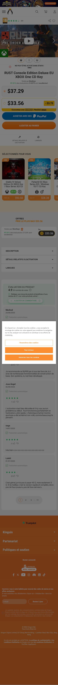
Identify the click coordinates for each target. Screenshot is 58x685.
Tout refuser (29, 350)
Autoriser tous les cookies (29, 357)
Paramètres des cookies (29, 343)
